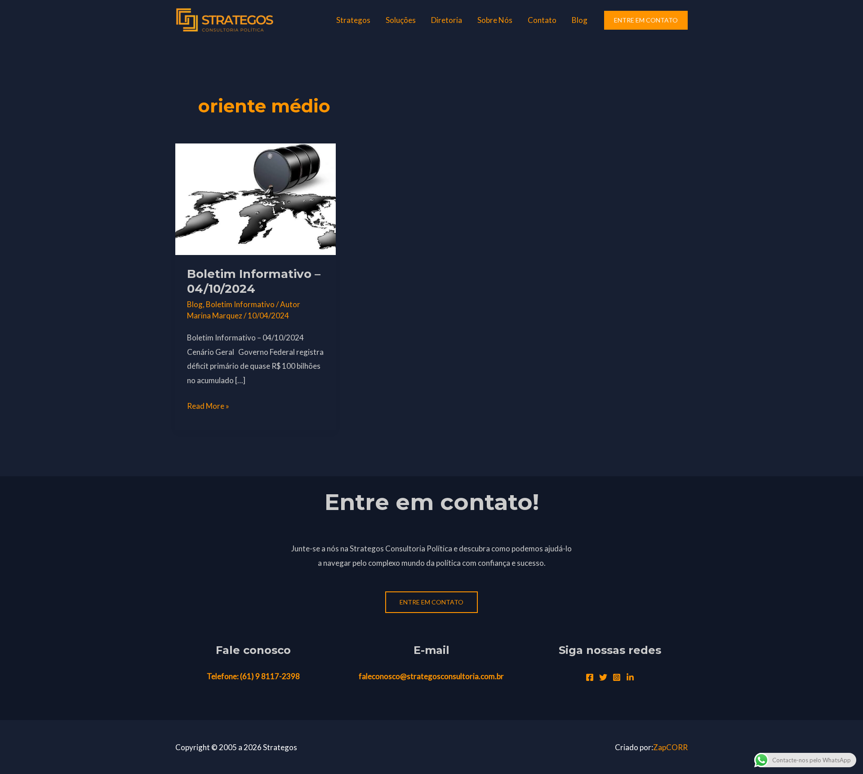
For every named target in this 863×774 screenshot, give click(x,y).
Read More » (208, 405)
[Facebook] (590, 677)
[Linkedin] (630, 677)
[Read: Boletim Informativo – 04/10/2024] (255, 198)
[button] (646, 20)
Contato (542, 20)
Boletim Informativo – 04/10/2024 (253, 281)
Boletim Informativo (240, 304)
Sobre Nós (494, 20)
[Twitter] (603, 677)
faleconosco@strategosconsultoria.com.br (431, 676)
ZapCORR (670, 747)
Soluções (401, 20)
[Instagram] (617, 677)
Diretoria (446, 20)
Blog (579, 20)
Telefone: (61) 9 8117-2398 (253, 676)
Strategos (353, 20)
